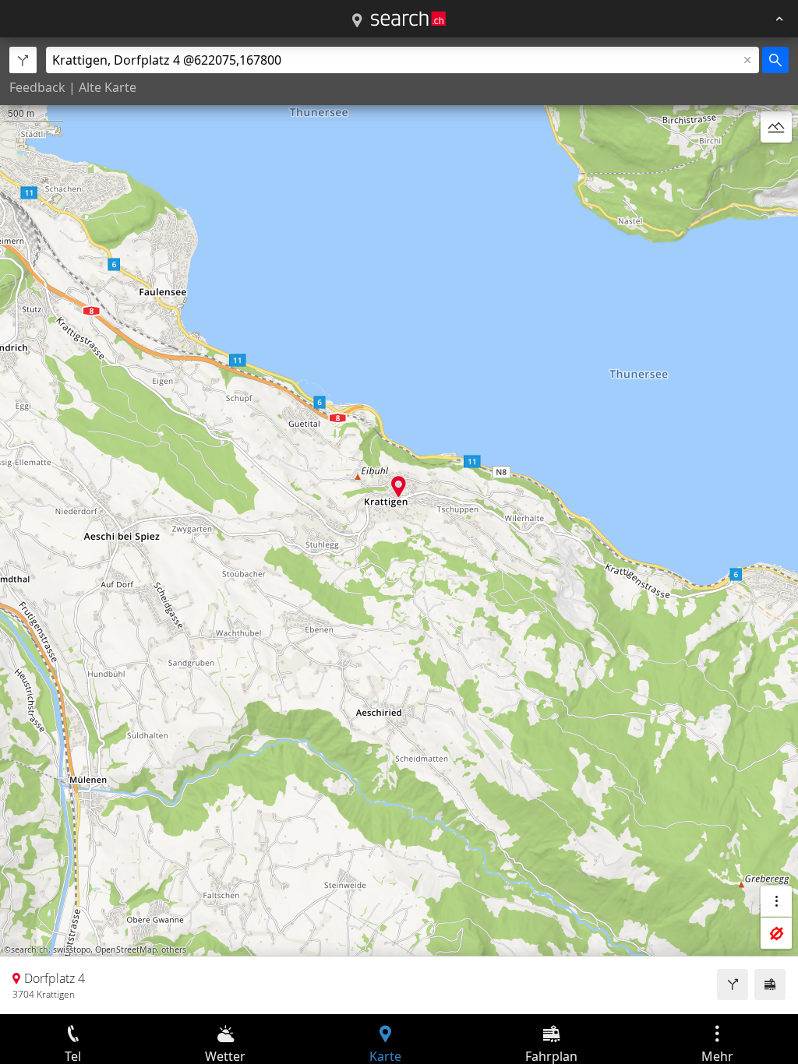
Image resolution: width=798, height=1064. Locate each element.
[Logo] (408, 18)
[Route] (732, 984)
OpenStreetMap (126, 949)
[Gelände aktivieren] (776, 127)
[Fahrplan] (770, 984)
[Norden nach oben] (776, 164)
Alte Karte (107, 87)
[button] (398, 486)
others (173, 949)
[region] (399, 525)
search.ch (29, 949)
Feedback (37, 87)
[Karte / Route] (357, 21)
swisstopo (71, 949)
